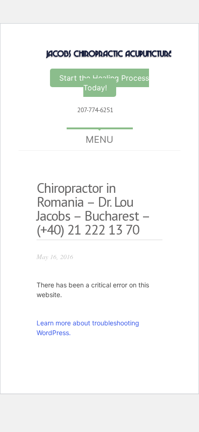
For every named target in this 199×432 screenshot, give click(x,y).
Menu (99, 139)
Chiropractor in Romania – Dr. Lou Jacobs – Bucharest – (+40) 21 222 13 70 (93, 208)
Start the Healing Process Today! (104, 82)
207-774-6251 (95, 110)
